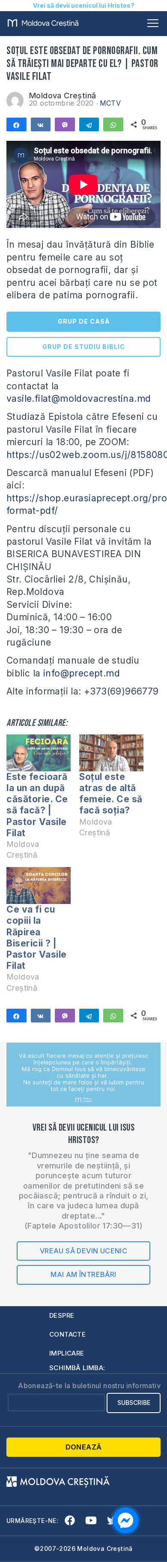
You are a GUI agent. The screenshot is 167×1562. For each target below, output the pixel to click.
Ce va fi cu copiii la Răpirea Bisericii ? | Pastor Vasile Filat (36, 937)
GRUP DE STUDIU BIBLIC (83, 346)
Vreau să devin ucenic (83, 1251)
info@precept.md (81, 673)
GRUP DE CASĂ (84, 321)
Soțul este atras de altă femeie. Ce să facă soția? (111, 793)
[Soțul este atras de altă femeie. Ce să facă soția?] (111, 752)
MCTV (110, 103)
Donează (84, 1447)
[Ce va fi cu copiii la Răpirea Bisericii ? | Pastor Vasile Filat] (38, 885)
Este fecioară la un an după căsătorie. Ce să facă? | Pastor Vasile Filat (37, 804)
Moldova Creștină (62, 95)
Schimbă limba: (77, 1368)
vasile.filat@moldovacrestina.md (78, 398)
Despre (61, 1315)
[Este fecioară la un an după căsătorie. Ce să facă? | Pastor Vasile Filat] (38, 752)
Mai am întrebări (83, 1274)
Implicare (66, 1353)
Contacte (67, 1334)
